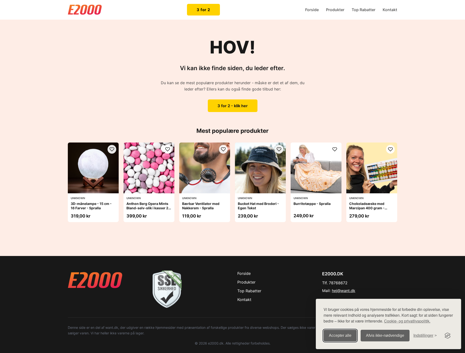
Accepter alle (340, 335)
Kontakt (390, 9)
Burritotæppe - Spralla (312, 204)
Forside (312, 9)
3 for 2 (203, 9)
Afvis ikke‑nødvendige (385, 335)
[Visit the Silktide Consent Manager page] (447, 335)
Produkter (335, 9)
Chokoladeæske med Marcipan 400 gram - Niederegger (367, 208)
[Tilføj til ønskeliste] (112, 149)
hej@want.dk (343, 290)
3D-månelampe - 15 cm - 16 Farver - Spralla (91, 206)
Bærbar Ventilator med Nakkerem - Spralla (200, 206)
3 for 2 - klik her (232, 105)
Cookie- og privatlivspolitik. (407, 321)
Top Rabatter (363, 9)
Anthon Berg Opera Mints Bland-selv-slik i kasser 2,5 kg (148, 208)
